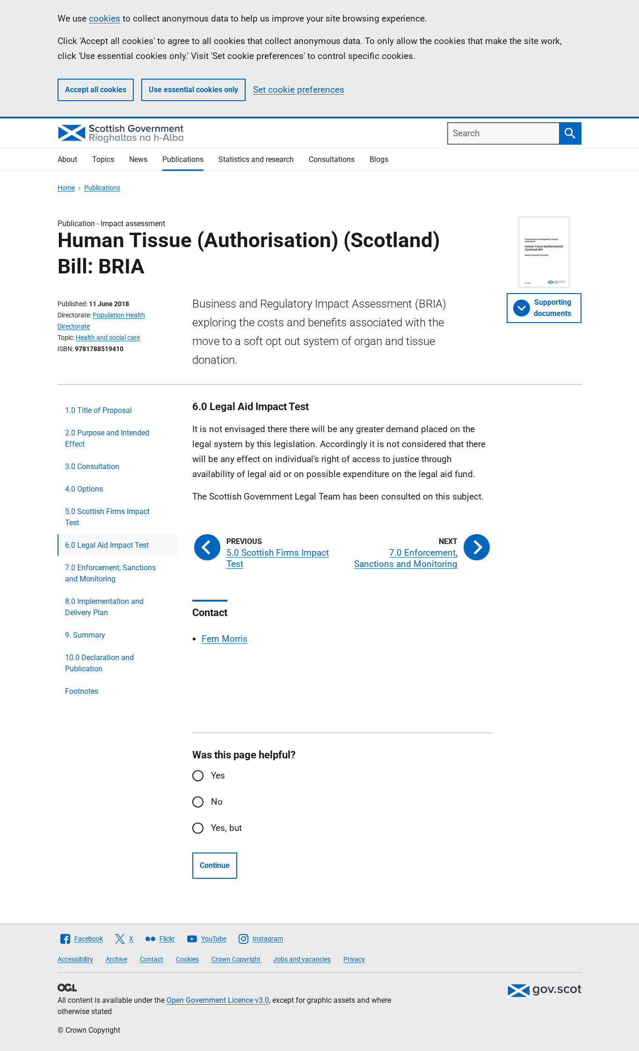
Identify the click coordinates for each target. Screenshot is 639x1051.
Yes (218, 775)
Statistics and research (256, 159)
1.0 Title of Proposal (98, 410)
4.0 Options (84, 489)
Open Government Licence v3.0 (218, 1000)
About (67, 159)
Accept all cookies (95, 89)
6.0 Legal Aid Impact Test (107, 545)
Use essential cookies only (193, 89)
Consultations (332, 159)
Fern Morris (224, 638)
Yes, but (226, 828)
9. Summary (85, 635)
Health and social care (108, 337)
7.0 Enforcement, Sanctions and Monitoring (110, 573)
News (138, 159)
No (217, 801)
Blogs (379, 159)
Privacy (354, 959)
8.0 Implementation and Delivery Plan (104, 607)
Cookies (187, 959)
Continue (215, 865)
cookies (104, 18)
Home (66, 187)
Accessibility (75, 959)
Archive (116, 959)
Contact (151, 959)
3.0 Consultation (92, 466)
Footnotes (81, 691)
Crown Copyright (236, 959)
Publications (182, 159)
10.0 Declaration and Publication (99, 663)
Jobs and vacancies (302, 959)
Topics (103, 159)
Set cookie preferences (298, 89)
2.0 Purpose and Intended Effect (107, 438)
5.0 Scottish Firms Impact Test (107, 517)
